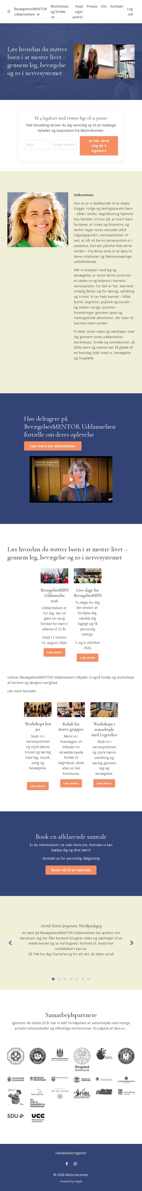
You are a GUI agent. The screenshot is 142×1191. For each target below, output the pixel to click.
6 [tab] (83, 979)
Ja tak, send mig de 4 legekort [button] (99, 145)
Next (132, 943)
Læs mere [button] (54, 652)
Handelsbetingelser (71, 1153)
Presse (92, 6)
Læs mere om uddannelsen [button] (53, 446)
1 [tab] (53, 979)
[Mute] (124, 76)
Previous (10, 943)
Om (104, 6)
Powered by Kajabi (71, 1181)
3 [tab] (65, 979)
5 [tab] (77, 979)
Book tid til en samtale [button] (71, 870)
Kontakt (116, 6)
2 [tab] (59, 979)
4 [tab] (71, 979)
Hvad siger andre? (77, 11)
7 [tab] (89, 979)
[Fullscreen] (131, 76)
